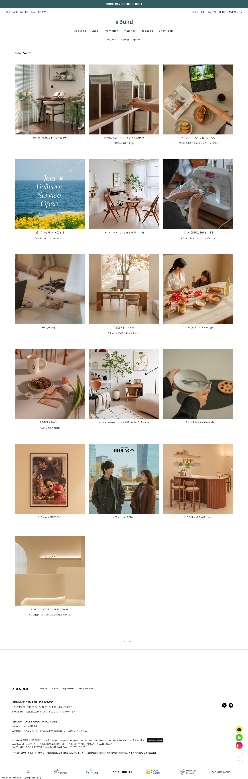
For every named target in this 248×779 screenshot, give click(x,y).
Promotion (111, 30)
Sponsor (137, 39)
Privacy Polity (86, 689)
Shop (95, 30)
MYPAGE (233, 12)
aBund (21, 689)
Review (41, 12)
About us (80, 30)
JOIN (203, 12)
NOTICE (24, 12)
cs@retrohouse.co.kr (71, 740)
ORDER (222, 12)
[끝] (136, 641)
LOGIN (195, 12)
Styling (125, 39)
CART (212, 12)
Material (129, 30)
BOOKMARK (11, 12)
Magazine (147, 30)
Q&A (33, 12)
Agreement (68, 689)
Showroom (166, 30)
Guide (55, 689)
